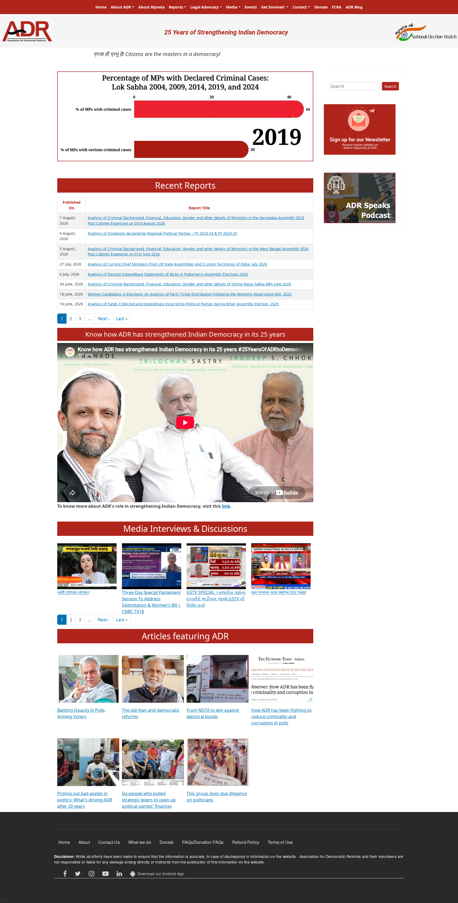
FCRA (336, 7)
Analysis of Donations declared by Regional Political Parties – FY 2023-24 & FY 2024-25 (162, 233)
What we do (139, 842)
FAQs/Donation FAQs (203, 842)
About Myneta (151, 7)
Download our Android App (159, 873)
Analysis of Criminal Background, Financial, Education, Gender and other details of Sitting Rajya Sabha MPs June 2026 (189, 283)
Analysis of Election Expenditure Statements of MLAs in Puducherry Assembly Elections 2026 (168, 274)
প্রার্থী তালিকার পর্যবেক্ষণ (73, 592)
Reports (176, 7)
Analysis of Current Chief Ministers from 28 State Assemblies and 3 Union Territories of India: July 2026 (177, 264)
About (84, 842)
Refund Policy (245, 842)
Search (390, 86)
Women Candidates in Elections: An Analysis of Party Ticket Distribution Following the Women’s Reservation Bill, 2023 (190, 294)
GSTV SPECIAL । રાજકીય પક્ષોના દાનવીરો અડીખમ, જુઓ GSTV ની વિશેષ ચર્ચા (216, 598)
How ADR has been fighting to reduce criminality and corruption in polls (281, 716)
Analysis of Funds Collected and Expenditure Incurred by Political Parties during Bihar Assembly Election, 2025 (183, 303)
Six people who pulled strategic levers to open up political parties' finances (149, 800)
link (226, 506)
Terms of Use (280, 842)
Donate (321, 7)
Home (101, 7)
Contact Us (109, 842)
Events (251, 7)
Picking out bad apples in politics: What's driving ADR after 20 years (84, 800)
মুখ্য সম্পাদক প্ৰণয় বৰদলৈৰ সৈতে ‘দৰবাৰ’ (278, 592)
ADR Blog (354, 7)
